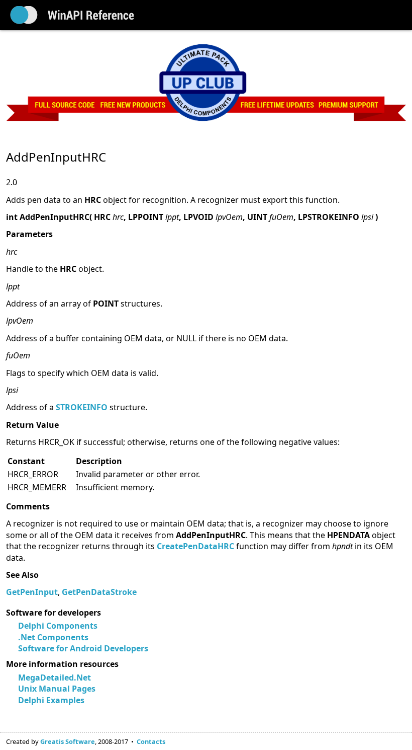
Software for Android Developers (83, 648)
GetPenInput (32, 591)
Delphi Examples (51, 700)
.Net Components (53, 637)
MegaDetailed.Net (54, 677)
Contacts (151, 741)
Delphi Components (57, 625)
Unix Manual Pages (56, 688)
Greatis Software (67, 741)
